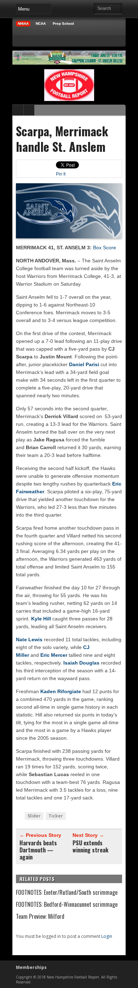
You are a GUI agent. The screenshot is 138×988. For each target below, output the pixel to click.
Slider (34, 816)
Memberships (31, 967)
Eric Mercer (53, 655)
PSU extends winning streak (90, 846)
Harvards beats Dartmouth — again (38, 850)
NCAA (41, 23)
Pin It (60, 174)
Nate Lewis (29, 639)
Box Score (104, 247)
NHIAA (23, 23)
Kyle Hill (41, 618)
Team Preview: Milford (40, 916)
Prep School (63, 23)
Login (106, 936)
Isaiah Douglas (81, 663)
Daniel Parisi (84, 364)
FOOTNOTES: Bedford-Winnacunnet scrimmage (66, 904)
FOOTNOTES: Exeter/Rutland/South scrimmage (66, 892)
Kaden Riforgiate (60, 691)
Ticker (55, 816)
